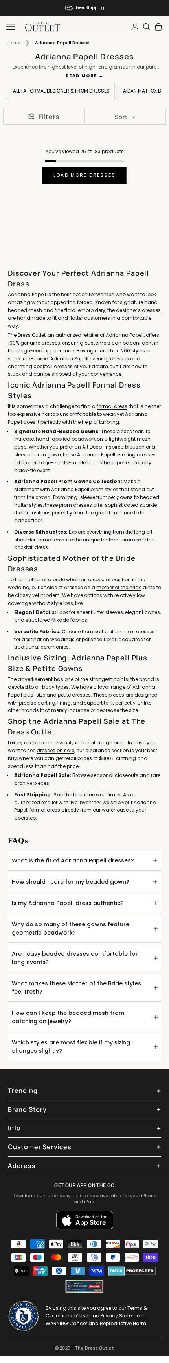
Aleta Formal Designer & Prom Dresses (61, 90)
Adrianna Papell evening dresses (89, 358)
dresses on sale (55, 750)
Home (13, 42)
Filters (49, 116)
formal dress (112, 406)
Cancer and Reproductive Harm (107, 1323)
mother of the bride (118, 587)
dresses (151, 310)
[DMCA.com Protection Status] (132, 1271)
